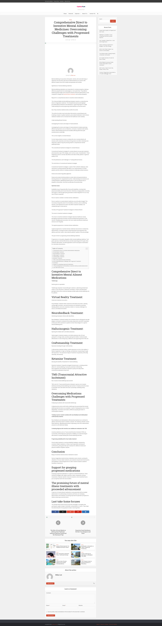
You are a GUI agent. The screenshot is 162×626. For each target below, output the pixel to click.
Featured (71, 13)
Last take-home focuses (59, 267)
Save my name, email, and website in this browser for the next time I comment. (66, 611)
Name (48, 605)
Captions (77, 13)
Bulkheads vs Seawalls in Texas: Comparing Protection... (87, 547)
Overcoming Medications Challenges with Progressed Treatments (67, 261)
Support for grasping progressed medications (63, 264)
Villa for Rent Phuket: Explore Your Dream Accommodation (61, 562)
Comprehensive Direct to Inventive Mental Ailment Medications (66, 250)
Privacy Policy (56, 1)
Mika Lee (74, 39)
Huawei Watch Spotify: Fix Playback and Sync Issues (62, 546)
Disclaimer (62, 1)
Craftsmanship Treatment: (58, 256)
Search (100, 19)
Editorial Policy (67, 1)
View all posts (50, 583)
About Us (84, 13)
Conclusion (55, 262)
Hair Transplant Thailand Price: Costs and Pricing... (62, 554)
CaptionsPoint (54, 624)
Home (65, 13)
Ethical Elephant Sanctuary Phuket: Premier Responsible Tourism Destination (106, 64)
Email (64, 605)
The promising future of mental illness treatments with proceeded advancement (71, 265)
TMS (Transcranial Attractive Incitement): (62, 259)
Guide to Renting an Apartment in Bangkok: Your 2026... (87, 555)
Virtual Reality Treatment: (58, 252)
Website (81, 605)
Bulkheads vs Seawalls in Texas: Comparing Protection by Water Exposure (105, 36)
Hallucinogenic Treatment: (58, 255)
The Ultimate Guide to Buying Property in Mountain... (86, 562)
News (70, 19)
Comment (48, 593)
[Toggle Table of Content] (86, 249)
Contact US (92, 13)
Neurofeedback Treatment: (59, 253)
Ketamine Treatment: (57, 258)
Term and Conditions (49, 1)
